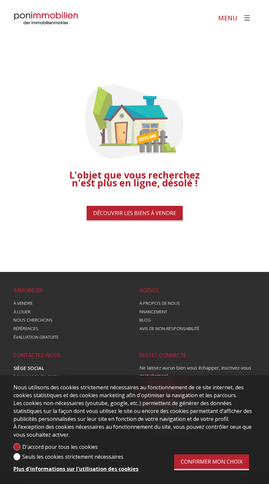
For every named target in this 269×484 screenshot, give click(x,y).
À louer (22, 312)
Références (25, 328)
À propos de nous (159, 303)
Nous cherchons (32, 320)
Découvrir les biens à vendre (134, 213)
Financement (153, 312)
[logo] (46, 18)
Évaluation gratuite (36, 337)
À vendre (23, 303)
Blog (145, 320)
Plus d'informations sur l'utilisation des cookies (75, 468)
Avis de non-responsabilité (169, 328)
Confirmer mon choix (211, 461)
